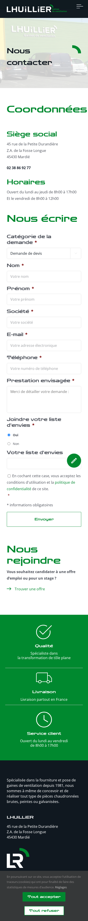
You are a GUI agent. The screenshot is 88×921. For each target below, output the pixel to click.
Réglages (61, 887)
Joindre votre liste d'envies (34, 422)
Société (20, 311)
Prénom (20, 288)
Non (16, 444)
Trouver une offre (30, 589)
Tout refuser (44, 910)
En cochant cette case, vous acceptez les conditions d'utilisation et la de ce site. (44, 482)
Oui (15, 435)
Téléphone (24, 357)
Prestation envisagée (40, 381)
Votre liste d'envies (35, 452)
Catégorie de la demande (29, 239)
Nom (15, 265)
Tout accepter (44, 897)
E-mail (17, 334)
